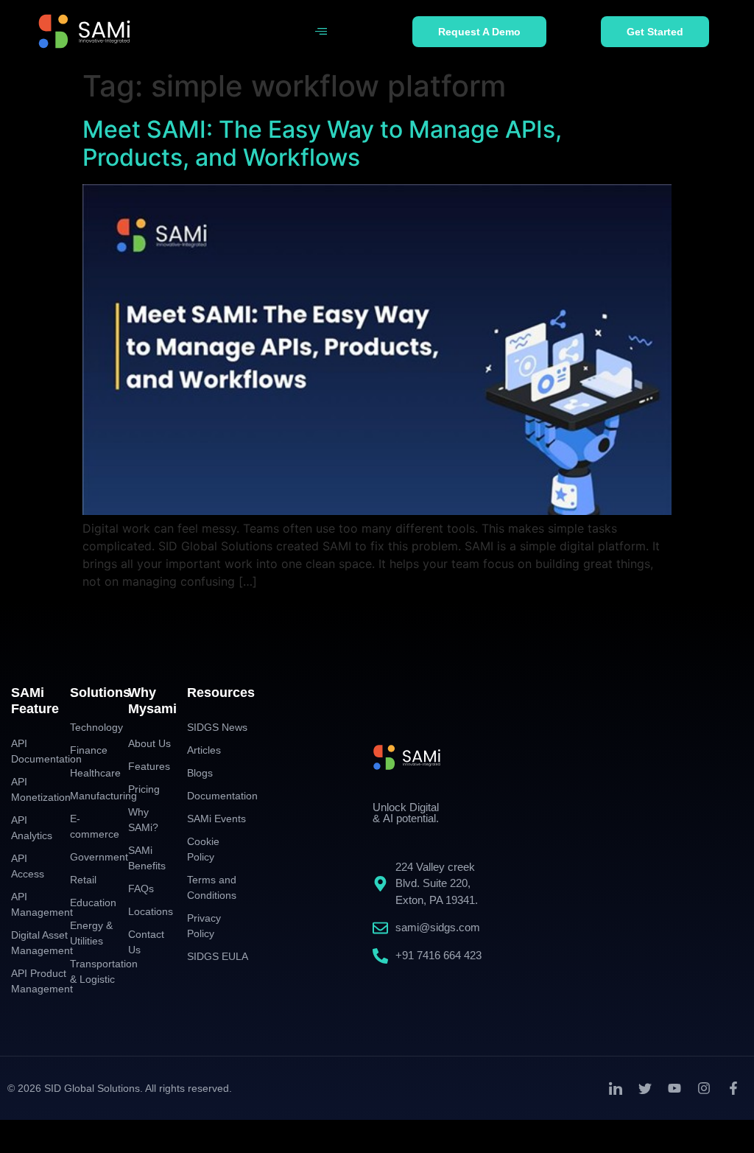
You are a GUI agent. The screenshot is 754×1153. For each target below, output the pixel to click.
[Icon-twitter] (645, 1088)
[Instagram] (704, 1088)
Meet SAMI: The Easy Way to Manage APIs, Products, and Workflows (322, 143)
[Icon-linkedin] (615, 1088)
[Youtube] (674, 1088)
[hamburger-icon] (320, 31)
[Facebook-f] (733, 1088)
